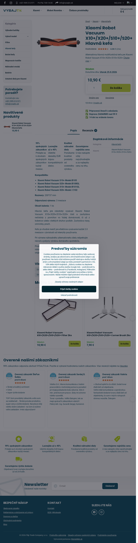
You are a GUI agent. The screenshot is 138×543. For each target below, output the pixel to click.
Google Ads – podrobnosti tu (83, 267)
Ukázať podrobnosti (69, 295)
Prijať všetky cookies (69, 289)
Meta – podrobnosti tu (57, 269)
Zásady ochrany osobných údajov (69, 282)
